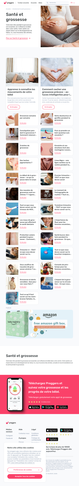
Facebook (9, 438)
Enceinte (34, 3)
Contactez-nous (24, 433)
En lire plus (13, 107)
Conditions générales (35, 434)
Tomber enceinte (23, 3)
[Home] (9, 3)
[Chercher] (47, 2)
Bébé (40, 3)
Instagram (9, 436)
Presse (21, 442)
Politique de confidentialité (36, 439)
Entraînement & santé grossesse (21, 9)
